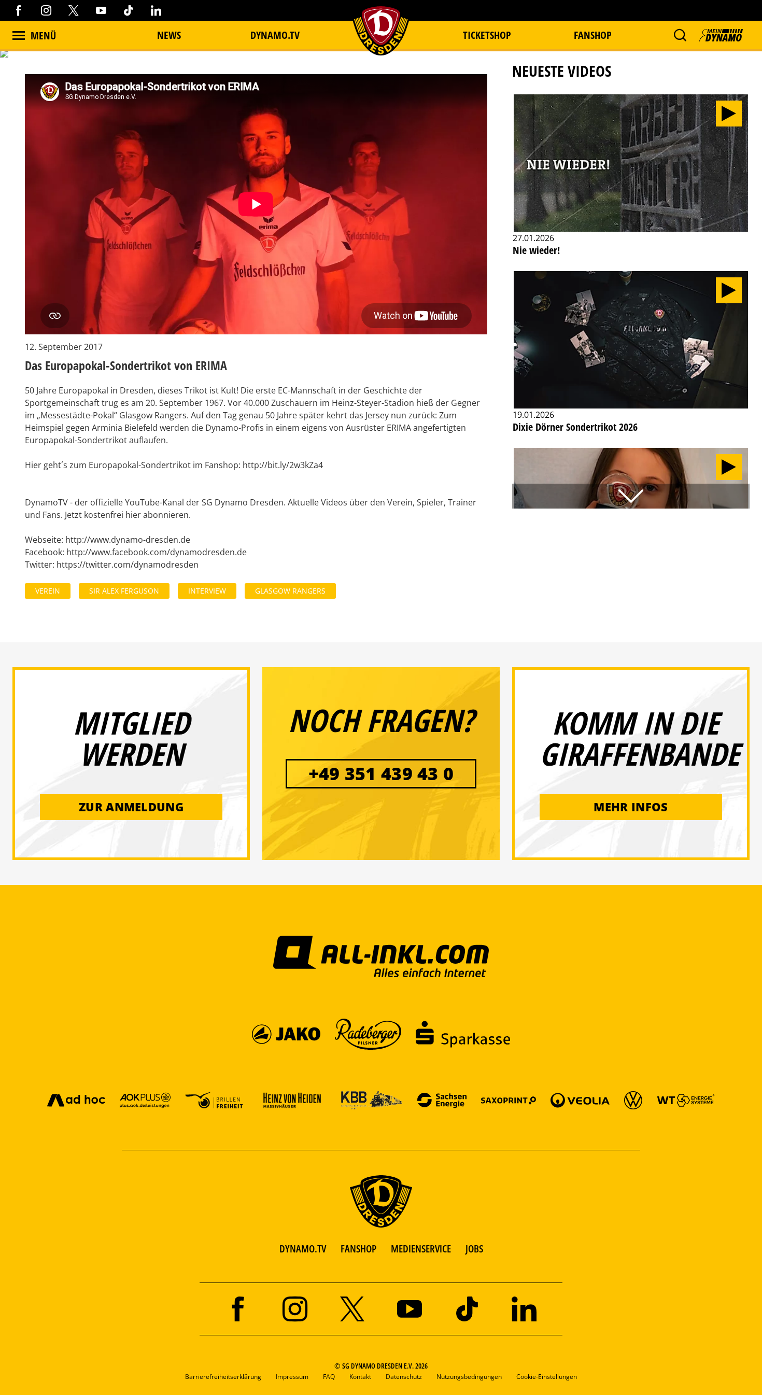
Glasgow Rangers (290, 591)
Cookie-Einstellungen (546, 1376)
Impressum (292, 1376)
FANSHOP (358, 1249)
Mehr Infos (631, 806)
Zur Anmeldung (131, 806)
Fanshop (593, 35)
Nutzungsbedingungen (469, 1376)
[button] (680, 35)
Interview (207, 591)
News (169, 35)
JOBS (474, 1249)
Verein (47, 591)
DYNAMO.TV (275, 35)
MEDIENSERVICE (421, 1249)
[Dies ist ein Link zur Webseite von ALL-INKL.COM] (381, 956)
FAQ (329, 1376)
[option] (631, 181)
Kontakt (360, 1376)
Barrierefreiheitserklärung (223, 1376)
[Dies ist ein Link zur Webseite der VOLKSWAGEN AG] (633, 1099)
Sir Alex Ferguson (124, 591)
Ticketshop (487, 35)
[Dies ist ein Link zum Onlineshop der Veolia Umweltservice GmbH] (580, 1099)
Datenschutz (404, 1376)
